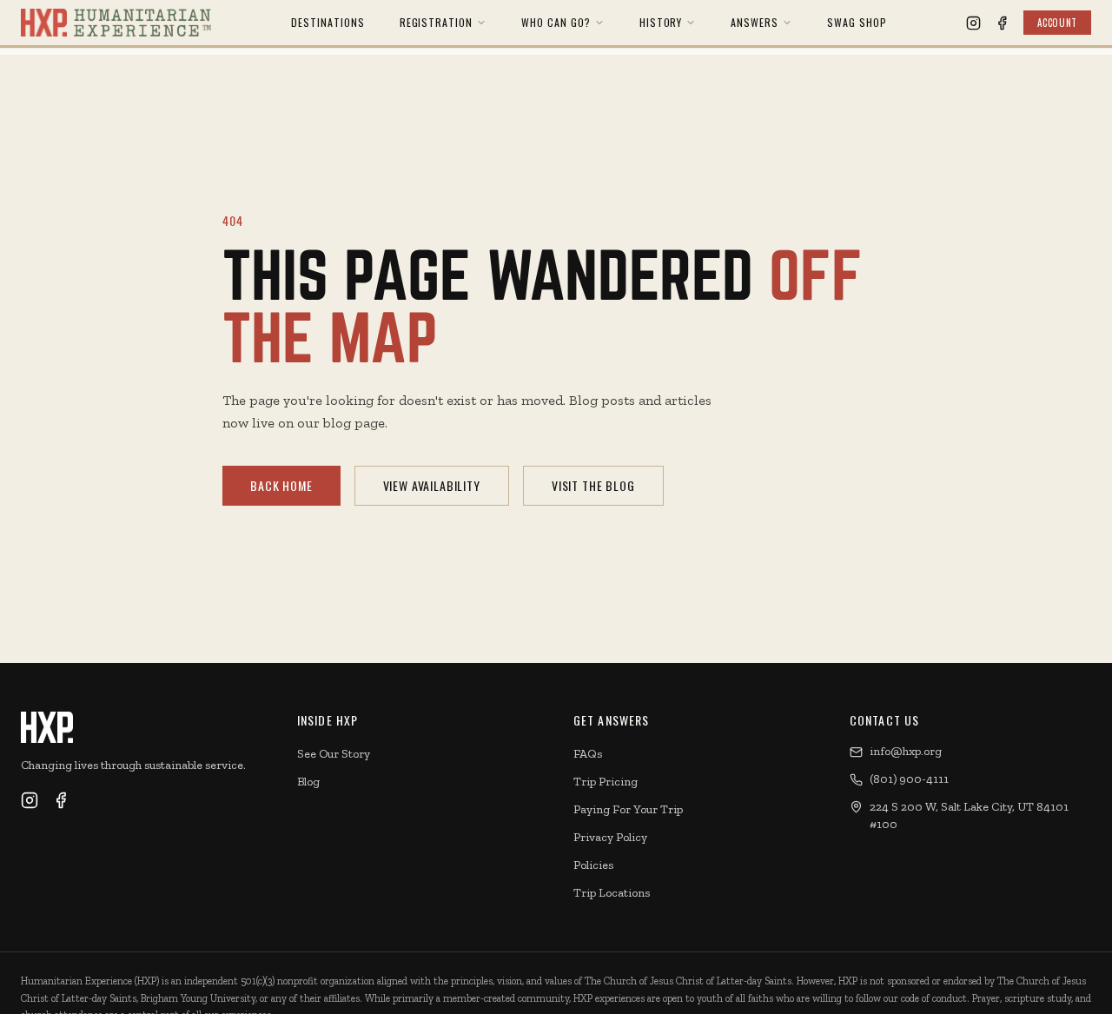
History (661, 23)
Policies (593, 865)
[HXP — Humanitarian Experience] (116, 22)
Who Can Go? (556, 23)
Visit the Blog (593, 485)
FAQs (587, 753)
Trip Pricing (605, 781)
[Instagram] (973, 23)
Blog (308, 781)
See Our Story (333, 753)
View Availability (431, 485)
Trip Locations (611, 892)
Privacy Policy (610, 837)
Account (1057, 23)
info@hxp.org (906, 751)
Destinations (328, 23)
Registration (436, 23)
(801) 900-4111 (909, 779)
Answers (754, 23)
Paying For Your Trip (628, 809)
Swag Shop (857, 23)
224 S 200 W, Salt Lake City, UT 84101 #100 (969, 815)
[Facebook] (1002, 23)
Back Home (281, 485)
